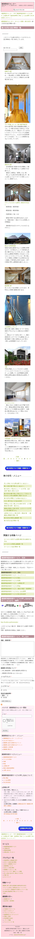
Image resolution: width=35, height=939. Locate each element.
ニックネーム (5, 686)
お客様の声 (6, 15)
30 (11, 459)
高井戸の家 (8, 164)
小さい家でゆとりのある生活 (13, 501)
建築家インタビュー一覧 (10, 869)
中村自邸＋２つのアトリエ (13, 438)
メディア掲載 (7, 920)
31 (13, 459)
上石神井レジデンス (11, 327)
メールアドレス (6, 676)
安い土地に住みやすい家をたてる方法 (13, 873)
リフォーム (5, 887)
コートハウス (19, 891)
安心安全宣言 (7, 782)
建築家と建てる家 (7, 885)
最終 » (18, 461)
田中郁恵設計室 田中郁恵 (10, 814)
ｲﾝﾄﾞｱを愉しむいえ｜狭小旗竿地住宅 (16, 124)
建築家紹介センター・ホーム (10, 21)
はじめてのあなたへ (8, 740)
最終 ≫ (18, 822)
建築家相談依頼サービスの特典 (10, 580)
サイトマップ (10, 838)
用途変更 (10, 891)
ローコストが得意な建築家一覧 (13, 544)
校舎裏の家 (8, 286)
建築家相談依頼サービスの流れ (10, 578)
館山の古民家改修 (10, 246)
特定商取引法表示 (8, 918)
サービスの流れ (7, 759)
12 (14, 820)
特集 (22, 21)
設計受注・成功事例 (9, 901)
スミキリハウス (9, 403)
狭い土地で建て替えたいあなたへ (14, 486)
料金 (20, 15)
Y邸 (6, 367)
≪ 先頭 (17, 818)
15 (22, 820)
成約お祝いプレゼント (9, 852)
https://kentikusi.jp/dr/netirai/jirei (9, 622)
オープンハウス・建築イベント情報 (13, 871)
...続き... (4, 893)
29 (8, 459)
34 (22, 459)
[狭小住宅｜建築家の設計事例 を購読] (1, 705)
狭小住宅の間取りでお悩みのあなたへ (15, 498)
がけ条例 (5, 891)
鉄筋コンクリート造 (22, 889)
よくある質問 (25, 15)
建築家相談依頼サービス (9, 757)
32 (16, 459)
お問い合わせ (7, 770)
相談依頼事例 (14, 15)
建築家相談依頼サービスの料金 (10, 586)
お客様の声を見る (26, 828)
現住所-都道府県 (6, 693)
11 (12, 820)
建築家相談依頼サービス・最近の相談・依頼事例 (16, 588)
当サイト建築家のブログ (10, 864)
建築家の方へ (8, 899)
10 (9, 820)
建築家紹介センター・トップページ (12, 738)
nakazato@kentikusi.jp (20, 934)
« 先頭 (17, 456)
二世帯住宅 (14, 887)
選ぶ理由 (5, 778)
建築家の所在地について (9, 668)
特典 (4, 761)
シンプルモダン (6, 889)
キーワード (6, 48)
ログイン (8, 17)
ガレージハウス (22, 887)
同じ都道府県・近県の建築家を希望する (14, 670)
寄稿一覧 (6, 875)
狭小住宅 (27, 21)
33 (19, 459)
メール (4, 714)
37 (30, 459)
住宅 (10, 887)
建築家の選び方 (7, 749)
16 (24, 820)
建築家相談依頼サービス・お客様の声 (12, 583)
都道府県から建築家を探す (10, 860)
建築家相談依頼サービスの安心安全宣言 (13, 594)
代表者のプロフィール (9, 909)
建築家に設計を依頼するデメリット (12, 745)
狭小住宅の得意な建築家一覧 (13, 518)
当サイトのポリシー (9, 911)
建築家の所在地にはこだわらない (12, 673)
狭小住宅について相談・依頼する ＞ (18, 468)
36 (27, 459)
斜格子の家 (8, 71)
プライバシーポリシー (9, 912)
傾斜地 (19, 885)
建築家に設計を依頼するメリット (12, 742)
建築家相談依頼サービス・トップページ (13, 575)
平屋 (14, 891)
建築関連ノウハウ (8, 866)
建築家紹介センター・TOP (9, 13)
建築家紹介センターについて (11, 914)
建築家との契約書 (8, 747)
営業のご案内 (7, 916)
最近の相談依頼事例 (8, 768)
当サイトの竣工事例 (9, 867)
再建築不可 (14, 889)
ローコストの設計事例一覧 (12, 547)
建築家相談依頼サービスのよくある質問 (13, 591)
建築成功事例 (7, 850)
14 (19, 820)
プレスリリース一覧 (9, 922)
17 (27, 820)
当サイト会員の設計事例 (10, 862)
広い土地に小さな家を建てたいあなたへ (16, 483)
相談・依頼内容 (6, 640)
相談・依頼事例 (15, 836)
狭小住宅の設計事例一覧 (11, 520)
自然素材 (14, 885)
